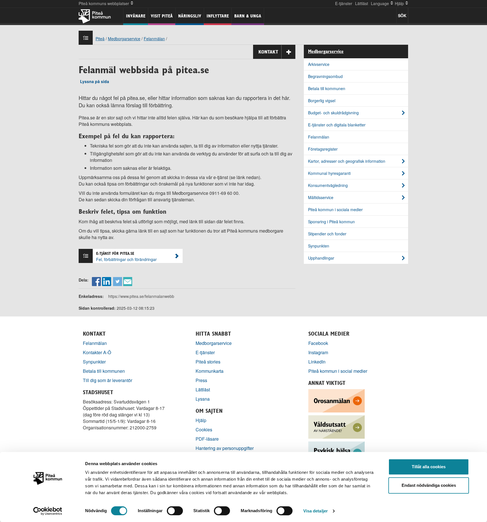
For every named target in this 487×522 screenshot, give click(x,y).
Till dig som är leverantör (108, 380)
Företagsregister (323, 149)
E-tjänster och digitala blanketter (337, 125)
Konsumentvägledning (328, 185)
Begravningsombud (325, 76)
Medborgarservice (124, 38)
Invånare (135, 16)
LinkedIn (317, 361)
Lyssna (203, 399)
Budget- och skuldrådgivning (333, 112)
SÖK (402, 15)
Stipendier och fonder (327, 234)
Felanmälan (154, 38)
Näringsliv (189, 16)
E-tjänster (343, 3)
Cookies (204, 429)
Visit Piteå (162, 16)
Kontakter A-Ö (97, 352)
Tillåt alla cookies (429, 466)
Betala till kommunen (326, 88)
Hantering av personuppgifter (225, 448)
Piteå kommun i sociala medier (335, 209)
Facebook (318, 343)
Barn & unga (247, 16)
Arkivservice (318, 64)
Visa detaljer (315, 510)
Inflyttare (218, 16)
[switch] (175, 510)
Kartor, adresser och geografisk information (346, 161)
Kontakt (268, 52)
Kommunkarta (209, 371)
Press (201, 380)
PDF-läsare (207, 439)
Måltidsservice (320, 197)
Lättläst (361, 3)
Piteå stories (208, 361)
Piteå (100, 38)
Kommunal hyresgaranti (329, 173)
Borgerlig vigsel (321, 100)
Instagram (318, 352)
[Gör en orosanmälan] (336, 400)
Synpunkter (94, 361)
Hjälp (201, 420)
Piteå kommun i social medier (337, 371)
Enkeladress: (91, 296)
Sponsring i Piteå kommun (331, 221)
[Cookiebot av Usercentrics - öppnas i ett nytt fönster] (47, 511)
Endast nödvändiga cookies (429, 485)
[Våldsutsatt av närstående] (336, 426)
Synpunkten (318, 246)
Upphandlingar (321, 258)
